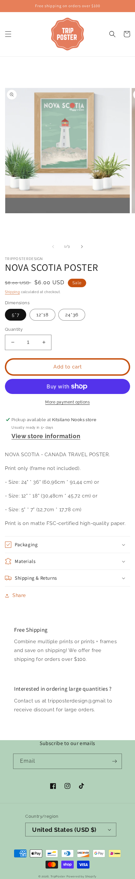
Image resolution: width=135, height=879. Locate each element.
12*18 (42, 314)
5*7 (15, 314)
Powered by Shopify (82, 876)
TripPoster (58, 876)
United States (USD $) (64, 829)
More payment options (67, 402)
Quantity (14, 329)
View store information (45, 436)
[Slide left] (53, 246)
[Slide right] (82, 246)
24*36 (71, 314)
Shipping (12, 292)
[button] (8, 34)
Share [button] (19, 595)
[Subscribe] (114, 761)
